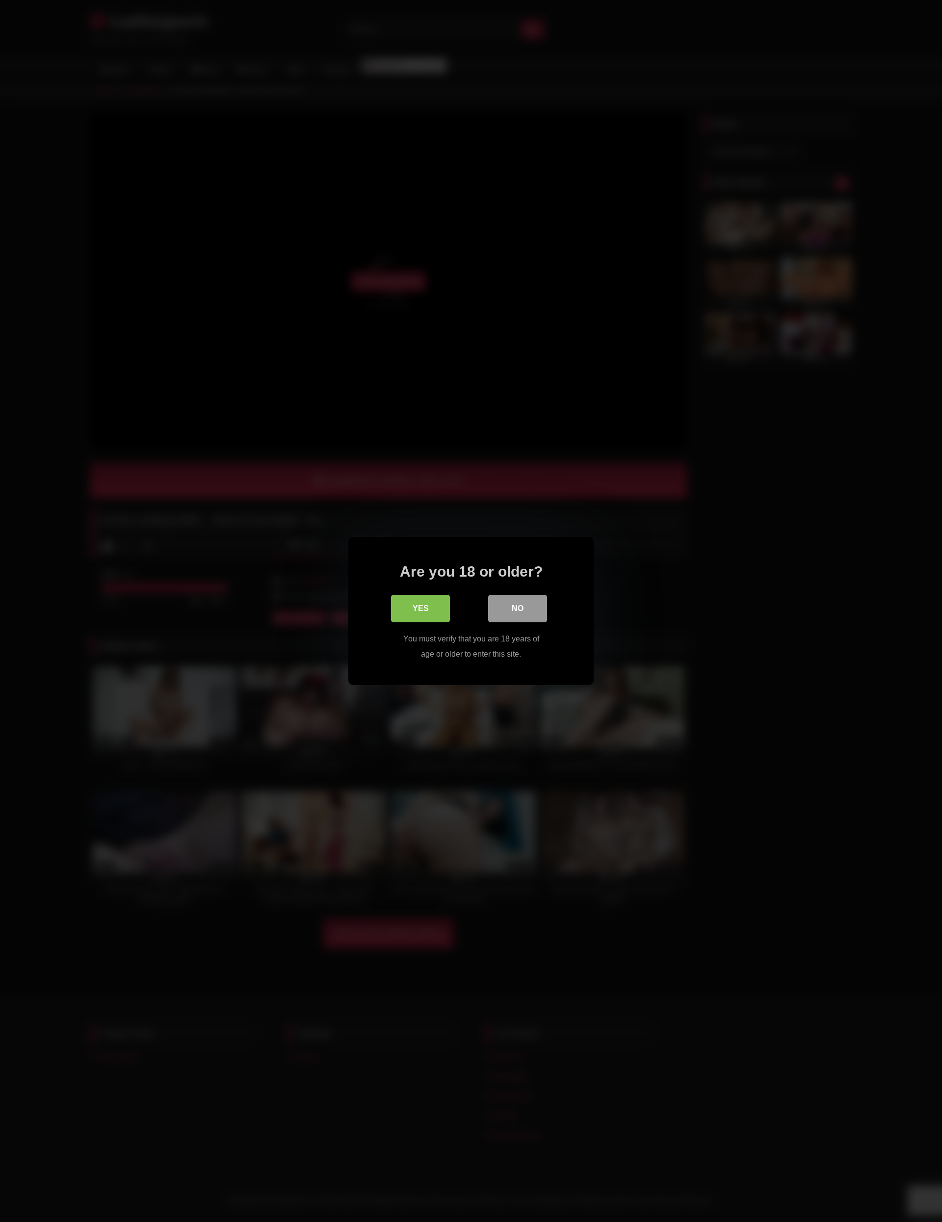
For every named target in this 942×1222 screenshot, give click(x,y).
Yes (421, 608)
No (517, 608)
